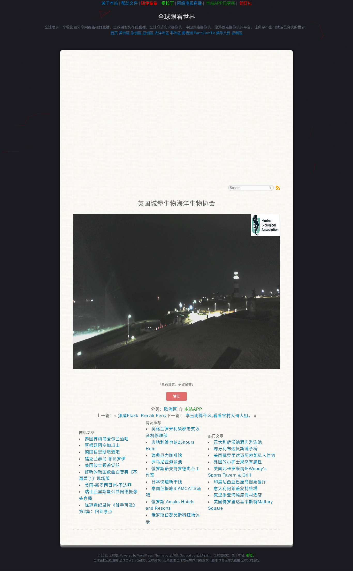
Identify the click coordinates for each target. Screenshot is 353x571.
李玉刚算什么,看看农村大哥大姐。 (219, 415)
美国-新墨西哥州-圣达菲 (108, 485)
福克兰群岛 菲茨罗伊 (105, 459)
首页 (114, 33)
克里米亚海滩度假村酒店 (238, 495)
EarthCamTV (204, 33)
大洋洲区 (162, 33)
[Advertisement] (23, 89)
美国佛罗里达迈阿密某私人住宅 (244, 455)
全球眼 (173, 555)
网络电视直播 (189, 3)
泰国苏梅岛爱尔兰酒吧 (107, 439)
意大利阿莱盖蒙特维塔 (236, 488)
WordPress (145, 555)
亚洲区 (148, 33)
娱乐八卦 (223, 33)
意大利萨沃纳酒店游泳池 (238, 442)
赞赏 (176, 396)
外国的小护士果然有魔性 (238, 462)
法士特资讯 (203, 555)
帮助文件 (129, 3)
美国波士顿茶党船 (102, 465)
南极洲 (187, 33)
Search (270, 188)
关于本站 (110, 3)
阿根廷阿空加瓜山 (102, 445)
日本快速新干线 (166, 482)
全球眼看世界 (176, 16)
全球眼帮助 (221, 555)
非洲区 (175, 33)
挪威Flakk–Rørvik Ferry (142, 415)
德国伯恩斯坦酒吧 (102, 452)
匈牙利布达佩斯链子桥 (236, 449)
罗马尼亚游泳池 (166, 462)
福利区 (237, 33)
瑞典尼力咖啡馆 (166, 455)
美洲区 (124, 33)
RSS (278, 188)
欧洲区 (136, 33)
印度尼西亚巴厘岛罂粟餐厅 (240, 482)
